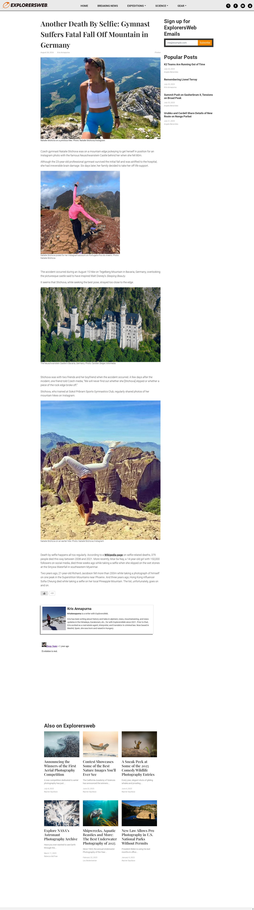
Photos (158, 52)
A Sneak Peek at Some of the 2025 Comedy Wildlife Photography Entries (138, 767)
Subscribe (205, 42)
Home (84, 5)
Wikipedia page (114, 554)
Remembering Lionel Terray (180, 79)
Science (160, 5)
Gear (181, 5)
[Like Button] (44, 593)
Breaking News (107, 5)
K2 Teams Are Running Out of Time (184, 64)
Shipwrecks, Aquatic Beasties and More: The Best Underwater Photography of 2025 (100, 836)
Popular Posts (180, 57)
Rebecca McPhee (50, 856)
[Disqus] (101, 678)
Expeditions (135, 5)
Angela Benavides (171, 72)
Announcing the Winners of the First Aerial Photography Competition (60, 767)
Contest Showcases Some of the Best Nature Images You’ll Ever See (99, 767)
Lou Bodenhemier (90, 861)
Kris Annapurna (63, 52)
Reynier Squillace (50, 792)
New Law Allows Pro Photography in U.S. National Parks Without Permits (138, 836)
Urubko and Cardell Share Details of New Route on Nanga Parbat (188, 115)
